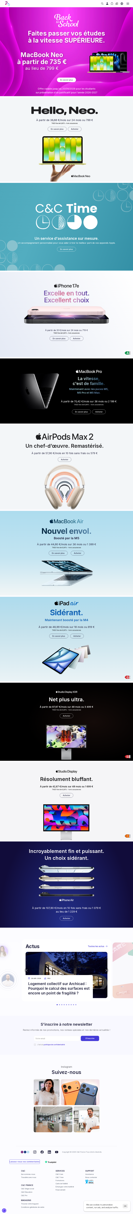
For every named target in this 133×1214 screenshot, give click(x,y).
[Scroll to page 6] (69, 1005)
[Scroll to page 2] (59, 1005)
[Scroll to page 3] (62, 1005)
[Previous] (26, 970)
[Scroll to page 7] (71, 1005)
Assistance (89, 1174)
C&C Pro (24, 1195)
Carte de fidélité (62, 1184)
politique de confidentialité (54, 1045)
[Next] (106, 970)
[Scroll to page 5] (66, 1005)
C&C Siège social (27, 1189)
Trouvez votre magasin (30, 1204)
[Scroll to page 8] (73, 1005)
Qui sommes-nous (28, 1174)
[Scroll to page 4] (64, 1005)
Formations (60, 1180)
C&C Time (59, 1177)
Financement (60, 1190)
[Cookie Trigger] (4, 1210)
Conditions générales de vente (32, 1207)
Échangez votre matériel (65, 1187)
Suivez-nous (66, 1072)
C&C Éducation (26, 1192)
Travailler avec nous (28, 1177)
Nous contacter (91, 1177)
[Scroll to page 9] (76, 1005)
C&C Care (59, 1174)
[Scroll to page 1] (56, 1005)
